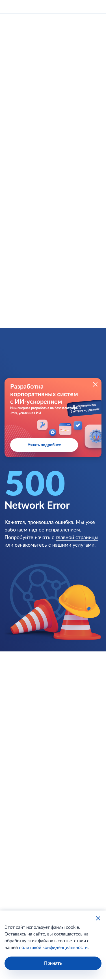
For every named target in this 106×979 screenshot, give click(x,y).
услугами (83, 545)
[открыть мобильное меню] (96, 7)
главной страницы (77, 537)
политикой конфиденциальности (53, 947)
